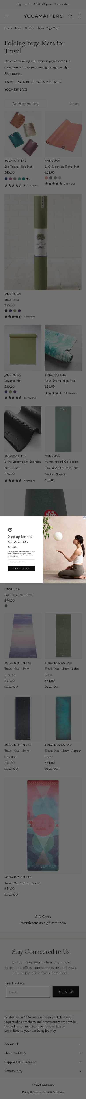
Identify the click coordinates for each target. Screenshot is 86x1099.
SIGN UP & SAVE (22, 569)
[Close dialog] (84, 517)
